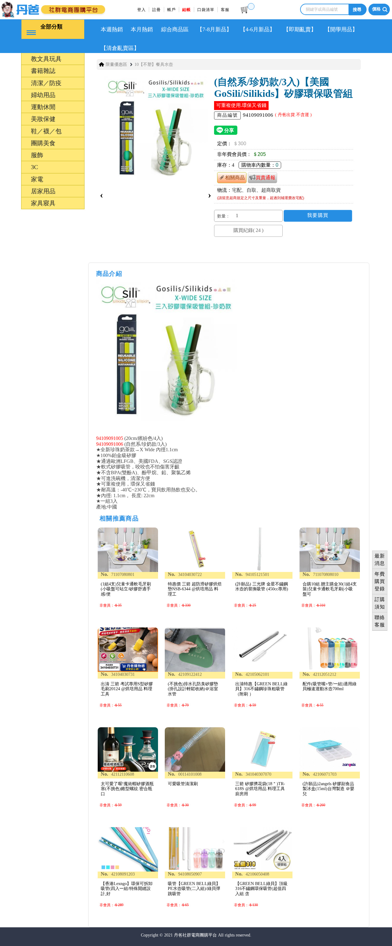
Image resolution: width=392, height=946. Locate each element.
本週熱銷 (112, 29)
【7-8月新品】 (214, 29)
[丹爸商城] (66, 8)
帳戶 (171, 9)
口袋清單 (205, 9)
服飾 (11, 541)
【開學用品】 (341, 29)
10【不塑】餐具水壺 (153, 64)
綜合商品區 (175, 29)
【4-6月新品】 (257, 29)
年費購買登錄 (380, 581)
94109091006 (109, 444)
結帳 (186, 9)
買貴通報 (265, 177)
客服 (225, 9)
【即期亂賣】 (299, 29)
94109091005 (109, 438)
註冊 (156, 9)
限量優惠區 (116, 64)
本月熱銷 (142, 29)
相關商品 (235, 177)
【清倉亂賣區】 (120, 48)
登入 (141, 9)
